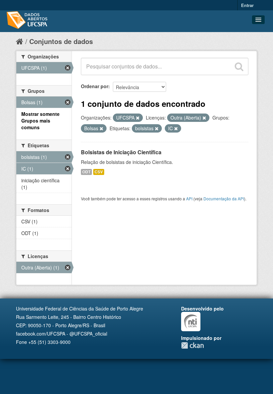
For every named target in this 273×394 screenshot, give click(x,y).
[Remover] (137, 118)
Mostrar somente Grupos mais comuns (40, 121)
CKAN (192, 345)
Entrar (247, 5)
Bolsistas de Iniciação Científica (121, 152)
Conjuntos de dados (61, 41)
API (189, 198)
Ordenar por (94, 86)
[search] (239, 66)
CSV (99, 172)
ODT (86, 172)
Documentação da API (223, 198)
